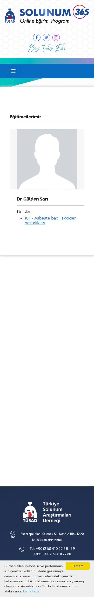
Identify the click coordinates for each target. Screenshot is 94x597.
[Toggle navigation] (13, 71)
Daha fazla (31, 591)
